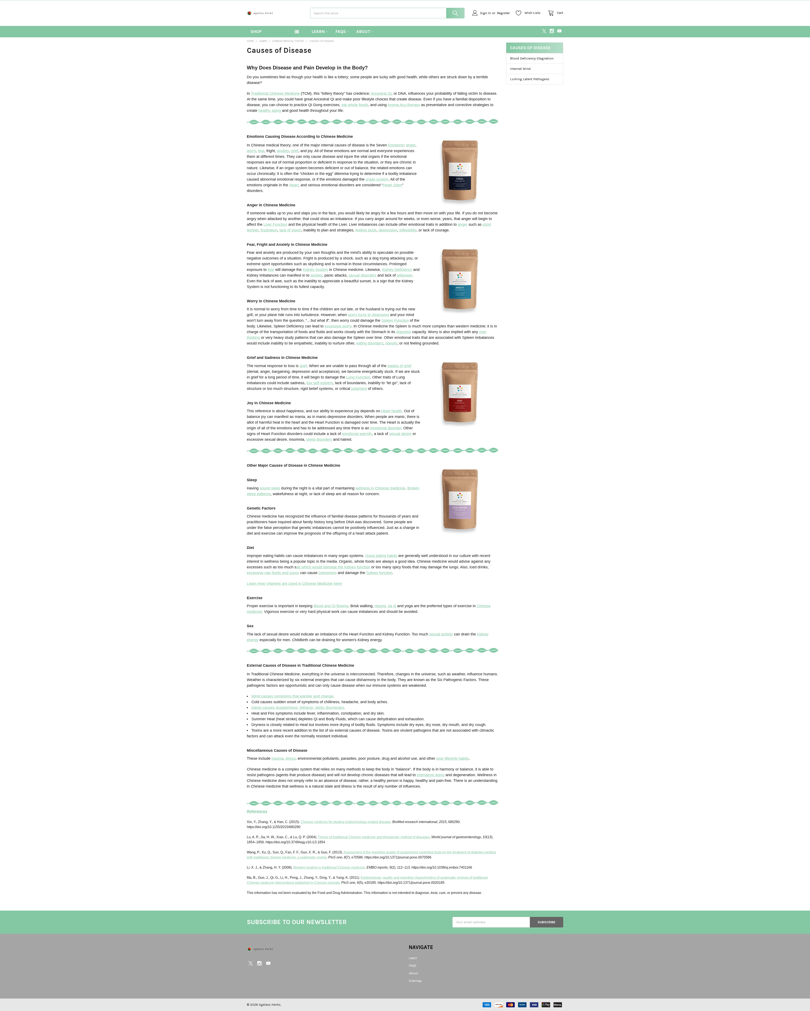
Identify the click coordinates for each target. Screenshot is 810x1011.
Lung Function (358, 377)
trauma (277, 758)
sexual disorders (362, 275)
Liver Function (275, 224)
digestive (403, 332)
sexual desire (400, 434)
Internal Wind (520, 69)
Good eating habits (381, 556)
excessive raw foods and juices (273, 573)
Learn (318, 31)
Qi (333, 606)
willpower (404, 275)
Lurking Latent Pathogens (529, 79)
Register (503, 13)
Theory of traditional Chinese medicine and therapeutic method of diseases (374, 837)
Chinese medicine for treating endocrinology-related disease (346, 822)
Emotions (396, 145)
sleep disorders (319, 439)
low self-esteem (319, 383)
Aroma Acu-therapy (403, 105)
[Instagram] (552, 31)
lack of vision (290, 230)
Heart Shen (392, 185)
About (363, 31)
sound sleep (270, 488)
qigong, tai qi (385, 606)
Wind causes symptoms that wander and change (292, 696)
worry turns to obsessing (368, 315)
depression (388, 230)
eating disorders (369, 343)
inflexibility (407, 230)
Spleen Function (395, 320)
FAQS (340, 31)
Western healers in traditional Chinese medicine (329, 867)
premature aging (430, 775)
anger (410, 145)
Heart (293, 185)
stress (290, 758)
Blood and (322, 606)
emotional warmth (357, 434)
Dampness (328, 573)
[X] (544, 31)
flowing (341, 606)
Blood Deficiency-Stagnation (532, 58)
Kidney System (315, 270)
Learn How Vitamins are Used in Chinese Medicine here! (294, 583)
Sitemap (415, 981)
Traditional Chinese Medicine (275, 93)
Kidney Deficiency (397, 270)
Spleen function (379, 573)
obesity (391, 343)
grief (294, 151)
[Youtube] (559, 31)
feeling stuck (366, 230)
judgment (359, 389)
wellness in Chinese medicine (380, 488)
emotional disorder (385, 428)
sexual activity (441, 634)
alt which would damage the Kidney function (333, 567)
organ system (377, 179)
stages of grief (399, 366)
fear (261, 151)
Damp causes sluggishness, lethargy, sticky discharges (297, 708)
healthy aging (269, 110)
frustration (269, 230)
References (257, 811)
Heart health (391, 411)
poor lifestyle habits (452, 758)
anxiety (283, 151)
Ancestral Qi (381, 93)
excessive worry (338, 326)
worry (251, 151)
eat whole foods (355, 105)
